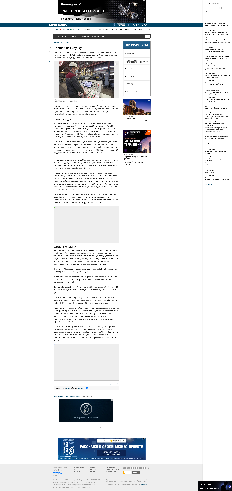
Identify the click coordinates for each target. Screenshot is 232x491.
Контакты (77, 471)
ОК (147, 36)
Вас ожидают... (208, 484)
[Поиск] (145, 25)
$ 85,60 (58, 29)
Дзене (68, 388)
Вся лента (208, 184)
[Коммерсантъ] (58, 25)
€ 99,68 (63, 29)
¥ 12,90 (69, 29)
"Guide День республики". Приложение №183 (67, 396)
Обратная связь (111, 467)
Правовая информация (113, 469)
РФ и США (114, 29)
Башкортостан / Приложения (61, 42)
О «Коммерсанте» (79, 467)
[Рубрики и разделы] (149, 25)
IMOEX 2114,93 (76, 29)
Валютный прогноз (104, 29)
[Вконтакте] (128, 468)
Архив (76, 469)
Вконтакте (81, 388)
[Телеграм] (124, 468)
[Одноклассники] (136, 468)
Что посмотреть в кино (90, 29)
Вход (141, 25)
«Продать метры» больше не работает (135, 158)
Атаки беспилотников (125, 29)
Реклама (92, 467)
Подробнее (144, 484)
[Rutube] (140, 468)
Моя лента (215, 4)
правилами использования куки (93, 36)
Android (92, 471)
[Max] (144, 468)
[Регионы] (134, 25)
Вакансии (93, 469)
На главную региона (75, 25)
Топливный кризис (138, 29)
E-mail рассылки (111, 471)
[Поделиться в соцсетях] (50, 61)
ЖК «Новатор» (129, 118)
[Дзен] (132, 468)
